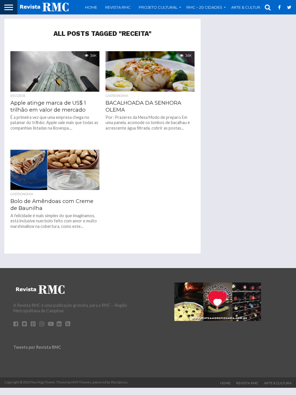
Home (91, 7)
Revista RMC (118, 7)
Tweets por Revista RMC (37, 347)
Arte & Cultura (278, 383)
